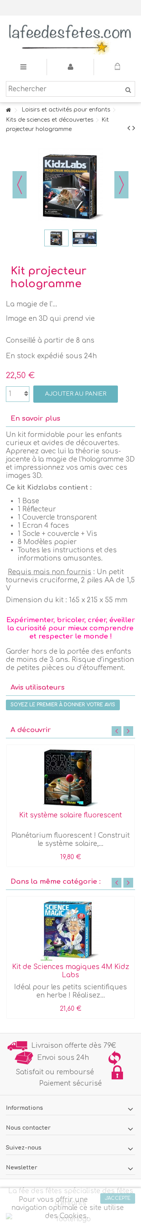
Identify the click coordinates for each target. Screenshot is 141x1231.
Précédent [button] (20, 184)
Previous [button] (116, 731)
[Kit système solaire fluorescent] (70, 778)
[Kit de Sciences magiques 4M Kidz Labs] (70, 930)
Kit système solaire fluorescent (70, 815)
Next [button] (128, 731)
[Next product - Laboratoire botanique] (133, 128)
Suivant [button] (121, 184)
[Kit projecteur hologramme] (56, 238)
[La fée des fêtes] (70, 37)
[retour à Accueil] (8, 110)
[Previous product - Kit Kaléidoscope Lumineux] (128, 128)
